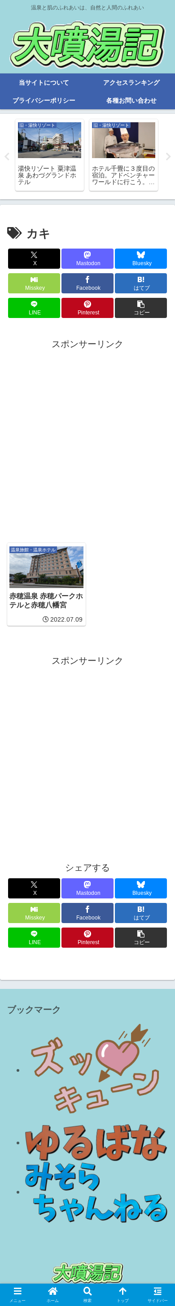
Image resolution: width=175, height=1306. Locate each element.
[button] (141, 308)
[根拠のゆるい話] (96, 1142)
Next (168, 156)
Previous (6, 156)
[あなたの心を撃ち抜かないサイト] (96, 1070)
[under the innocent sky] (96, 1192)
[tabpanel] (49, 155)
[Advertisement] (87, 439)
